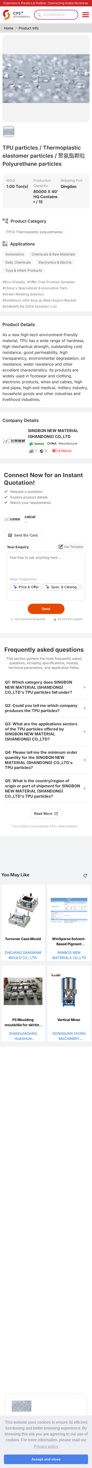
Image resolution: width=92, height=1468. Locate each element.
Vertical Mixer (68, 1020)
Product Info (29, 28)
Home (8, 28)
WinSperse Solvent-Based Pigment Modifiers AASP (69, 944)
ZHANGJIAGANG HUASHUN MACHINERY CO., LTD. (23, 1038)
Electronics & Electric (55, 262)
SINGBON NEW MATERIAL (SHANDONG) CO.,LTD (53, 433)
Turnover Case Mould (23, 939)
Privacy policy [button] (46, 1446)
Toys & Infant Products (23, 270)
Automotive (14, 254)
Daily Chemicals (18, 262)
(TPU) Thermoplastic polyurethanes (34, 232)
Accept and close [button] (46, 1459)
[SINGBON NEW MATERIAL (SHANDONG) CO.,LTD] (14, 440)
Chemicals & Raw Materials (53, 254)
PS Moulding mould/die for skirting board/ (23, 1025)
